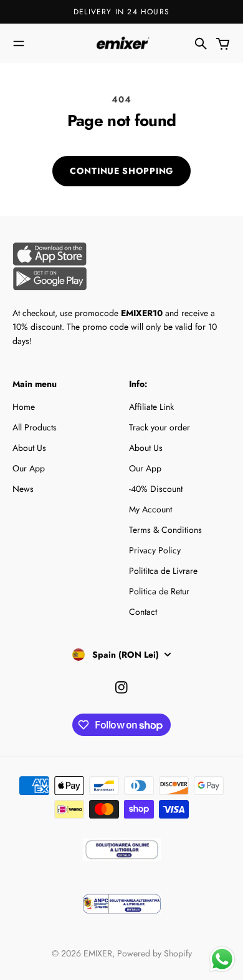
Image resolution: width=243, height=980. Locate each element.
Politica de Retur (159, 591)
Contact (143, 612)
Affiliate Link (151, 407)
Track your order (159, 427)
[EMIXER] (121, 43)
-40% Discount (156, 489)
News (23, 489)
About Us (29, 448)
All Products (34, 427)
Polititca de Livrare (163, 571)
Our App (28, 468)
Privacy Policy (155, 550)
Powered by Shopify (154, 953)
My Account (150, 509)
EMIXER (97, 953)
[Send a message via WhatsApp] (222, 959)
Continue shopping (121, 171)
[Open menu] (18, 43)
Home (23, 407)
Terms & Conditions (165, 530)
